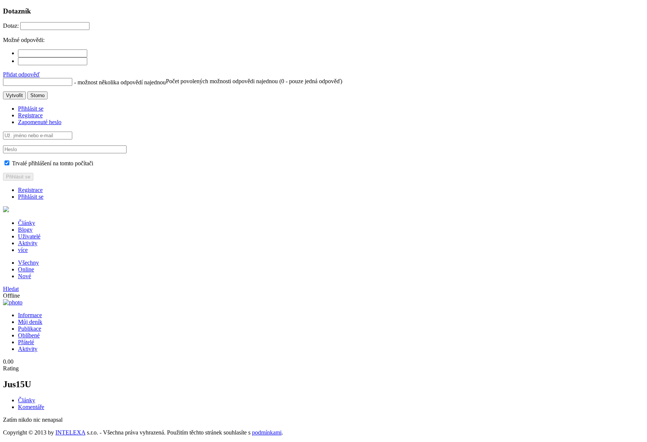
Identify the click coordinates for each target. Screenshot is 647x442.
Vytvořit (14, 95)
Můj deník (30, 322)
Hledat (11, 289)
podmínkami (267, 432)
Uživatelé (29, 236)
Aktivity (27, 243)
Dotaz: (11, 25)
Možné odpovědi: (24, 40)
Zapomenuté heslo (39, 122)
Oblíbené (29, 335)
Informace (30, 315)
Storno (37, 95)
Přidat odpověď (21, 74)
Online (26, 269)
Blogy (25, 229)
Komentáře (31, 407)
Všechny (28, 262)
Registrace (30, 115)
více (23, 250)
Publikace (29, 328)
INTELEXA (70, 432)
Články (26, 223)
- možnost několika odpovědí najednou (120, 82)
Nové (24, 276)
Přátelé (26, 342)
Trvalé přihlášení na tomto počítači (51, 163)
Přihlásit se (30, 108)
